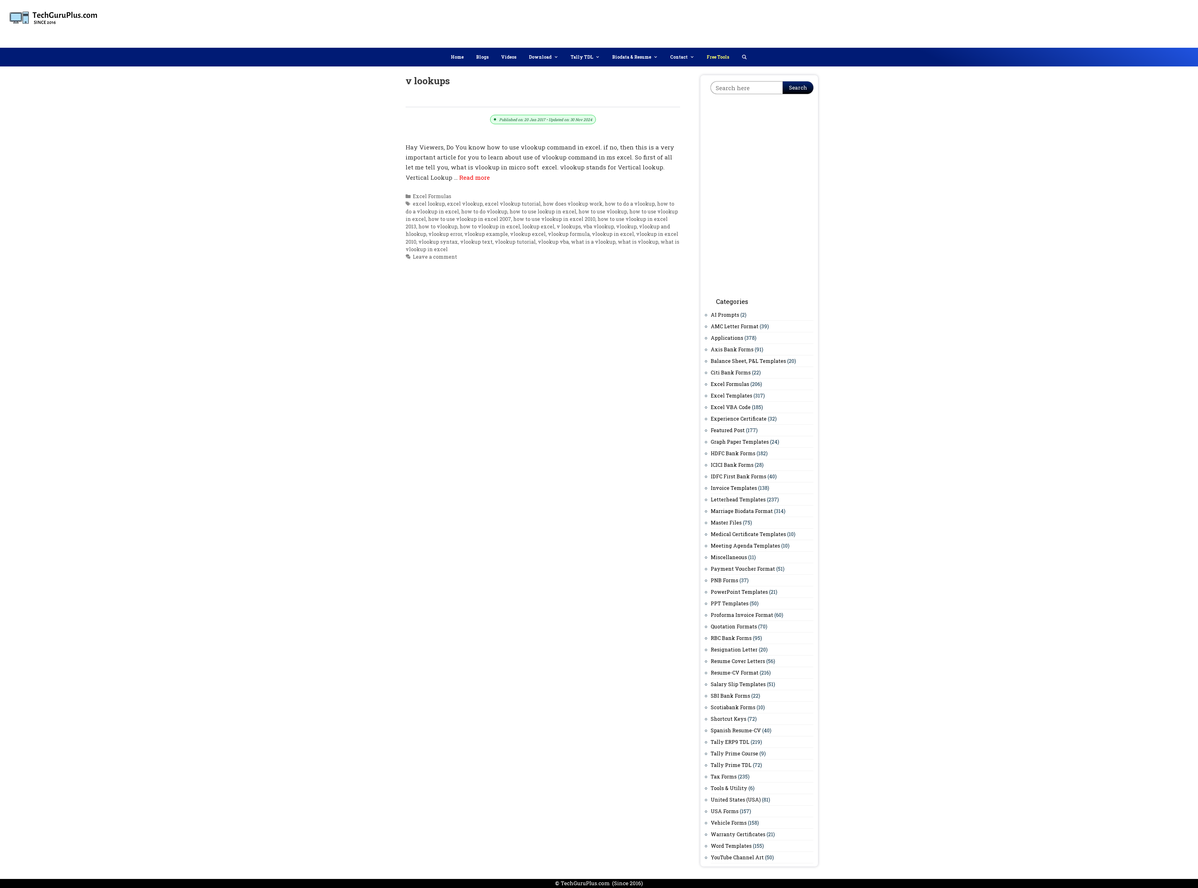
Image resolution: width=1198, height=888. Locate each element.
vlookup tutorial (515, 241)
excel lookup (429, 203)
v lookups (569, 226)
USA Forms (724, 811)
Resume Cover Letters (738, 661)
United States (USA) (736, 799)
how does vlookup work (572, 203)
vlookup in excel (613, 234)
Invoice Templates (734, 488)
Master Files (726, 522)
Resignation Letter (734, 649)
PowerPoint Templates (739, 591)
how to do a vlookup (630, 203)
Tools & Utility (729, 788)
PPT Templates (729, 603)
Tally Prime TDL (731, 765)
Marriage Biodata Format (742, 511)
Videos (508, 57)
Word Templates (731, 845)
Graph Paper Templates (740, 441)
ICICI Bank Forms (732, 464)
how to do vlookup (484, 211)
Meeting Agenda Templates (745, 545)
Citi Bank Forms (731, 372)
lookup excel (538, 226)
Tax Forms (724, 776)
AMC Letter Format (734, 326)
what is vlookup (638, 241)
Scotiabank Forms (733, 707)
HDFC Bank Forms (733, 453)
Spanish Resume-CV (736, 730)
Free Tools (718, 57)
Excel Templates (731, 395)
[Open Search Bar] (744, 57)
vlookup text (476, 241)
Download (540, 57)
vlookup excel (528, 234)
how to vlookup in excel (490, 226)
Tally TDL (582, 57)
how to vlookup (437, 226)
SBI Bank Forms (730, 695)
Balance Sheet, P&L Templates (748, 361)
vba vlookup (598, 226)
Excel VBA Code (731, 407)
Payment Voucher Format (743, 568)
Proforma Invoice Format (742, 615)
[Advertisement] (1079, 22)
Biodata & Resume (631, 57)
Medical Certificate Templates (748, 534)
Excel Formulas (432, 196)
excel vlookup (465, 203)
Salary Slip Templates (738, 684)
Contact (679, 57)
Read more (474, 177)
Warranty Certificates (738, 834)
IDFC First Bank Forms (738, 476)
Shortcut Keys (728, 718)
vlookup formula (569, 234)
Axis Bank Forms (732, 349)
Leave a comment (435, 256)
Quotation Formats (734, 626)
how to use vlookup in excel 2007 (469, 219)
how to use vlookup (602, 211)
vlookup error (445, 234)
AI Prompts (725, 314)
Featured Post (728, 430)
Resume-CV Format (734, 672)
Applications (727, 337)
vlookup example (486, 234)
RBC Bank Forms (731, 638)
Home (457, 57)
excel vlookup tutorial (513, 203)
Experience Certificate (739, 418)
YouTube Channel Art (737, 857)
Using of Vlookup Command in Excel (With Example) (497, 99)
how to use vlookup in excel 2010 (554, 219)
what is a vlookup (593, 241)
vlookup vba (553, 241)
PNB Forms (724, 580)
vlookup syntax (438, 241)
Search (798, 87)
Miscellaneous (729, 557)
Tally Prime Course (734, 753)
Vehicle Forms (729, 822)
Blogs (482, 57)
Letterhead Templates (738, 499)
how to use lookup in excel (542, 211)
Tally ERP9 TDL (730, 742)
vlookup (626, 226)
